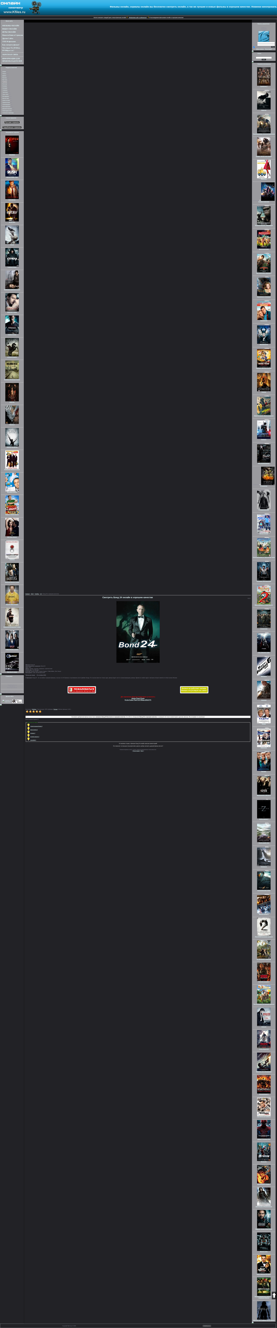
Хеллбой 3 (33, 740)
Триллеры (5, 92)
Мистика (4, 79)
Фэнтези (4, 84)
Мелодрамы (5, 96)
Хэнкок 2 (32, 733)
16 (41, 593)
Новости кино (6, 100)
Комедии (4, 88)
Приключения (6, 102)
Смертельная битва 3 (36, 726)
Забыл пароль (260, 49)
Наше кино (5, 94)
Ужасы (4, 73)
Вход (142, 751)
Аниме (4, 71)
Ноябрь (37, 593)
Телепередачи (6, 104)
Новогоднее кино (7, 110)
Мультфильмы (6, 106)
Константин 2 (34, 729)
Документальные (7, 108)
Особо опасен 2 (34, 736)
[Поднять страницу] (274, 1295)
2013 (32, 593)
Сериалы (4, 90)
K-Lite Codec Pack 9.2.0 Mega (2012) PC (138, 700)
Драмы (4, 75)
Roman (55, 709)
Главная (27, 593)
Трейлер (4, 82)
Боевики (4, 86)
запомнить (258, 47)
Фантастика (5, 98)
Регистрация (136, 751)
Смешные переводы (8, 112)
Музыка (4, 77)
